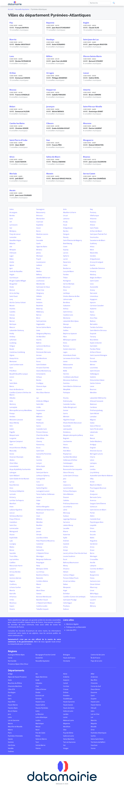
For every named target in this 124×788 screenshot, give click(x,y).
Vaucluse (94, 745)
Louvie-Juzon (41, 262)
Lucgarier (12, 438)
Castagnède (40, 479)
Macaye (66, 324)
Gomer (65, 410)
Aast (64, 482)
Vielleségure (94, 374)
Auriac (11, 454)
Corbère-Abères (42, 581)
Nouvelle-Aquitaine (22, 9)
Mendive (39, 522)
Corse (10, 658)
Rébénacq (40, 312)
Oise (64, 730)
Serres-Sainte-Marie (43, 327)
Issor (11, 444)
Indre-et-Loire (68, 711)
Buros (38, 231)
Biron (38, 318)
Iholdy (11, 333)
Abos (65, 337)
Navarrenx (67, 262)
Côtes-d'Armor (41, 689)
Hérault (93, 708)
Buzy (38, 268)
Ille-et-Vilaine (12, 711)
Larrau (11, 482)
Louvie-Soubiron (69, 556)
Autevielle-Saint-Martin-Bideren (101, 475)
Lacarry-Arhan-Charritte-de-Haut (75, 553)
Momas (12, 318)
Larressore (13, 225)
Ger (10, 228)
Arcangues (13, 212)
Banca (11, 386)
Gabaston (66, 305)
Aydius (11, 575)
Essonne (94, 692)
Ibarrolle (12, 593)
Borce (92, 553)
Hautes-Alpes (13, 708)
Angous (12, 581)
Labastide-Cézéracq (16, 330)
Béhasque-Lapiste (69, 340)
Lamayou (93, 463)
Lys (37, 398)
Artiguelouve (67, 228)
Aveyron (66, 680)
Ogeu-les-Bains (41, 246)
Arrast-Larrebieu (69, 581)
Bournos (93, 389)
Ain (37, 674)
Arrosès (93, 531)
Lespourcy (67, 485)
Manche (94, 720)
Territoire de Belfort (98, 742)
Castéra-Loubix (41, 606)
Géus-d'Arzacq (68, 472)
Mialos (11, 547)
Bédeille (39, 469)
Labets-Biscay (68, 525)
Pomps (12, 413)
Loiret (65, 717)
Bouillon (39, 525)
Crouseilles (94, 559)
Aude (37, 680)
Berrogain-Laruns (96, 454)
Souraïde (39, 240)
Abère (92, 516)
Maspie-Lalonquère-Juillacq (73, 435)
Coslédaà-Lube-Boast (71, 377)
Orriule (38, 534)
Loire (10, 717)
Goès (38, 330)
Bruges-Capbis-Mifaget (17, 281)
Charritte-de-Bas (42, 435)
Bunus (11, 550)
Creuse (65, 689)
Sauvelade (67, 426)
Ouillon (65, 330)
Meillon (39, 271)
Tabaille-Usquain (42, 609)
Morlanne (66, 318)
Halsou (92, 315)
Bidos (11, 259)
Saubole (66, 544)
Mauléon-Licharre (69, 212)
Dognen (93, 448)
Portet (92, 513)
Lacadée (66, 528)
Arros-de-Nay (14, 293)
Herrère (66, 374)
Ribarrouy (93, 587)
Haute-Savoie (68, 705)
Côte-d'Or (11, 689)
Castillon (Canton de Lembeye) (74, 597)
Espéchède (13, 538)
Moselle (93, 727)
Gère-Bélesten (68, 494)
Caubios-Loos (68, 315)
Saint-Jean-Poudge (70, 600)
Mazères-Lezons (42, 234)
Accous (39, 355)
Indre (37, 711)
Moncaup (66, 513)
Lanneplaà (13, 407)
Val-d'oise (11, 745)
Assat (65, 225)
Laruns (65, 253)
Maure (38, 584)
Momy (65, 566)
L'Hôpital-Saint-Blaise (44, 603)
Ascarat (39, 389)
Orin (11, 426)
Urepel (38, 420)
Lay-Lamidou (14, 559)
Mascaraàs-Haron (15, 566)
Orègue (12, 346)
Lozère (38, 720)
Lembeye (66, 293)
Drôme (65, 692)
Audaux (66, 516)
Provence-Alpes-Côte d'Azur (18, 664)
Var (64, 745)
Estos (65, 343)
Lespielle (93, 525)
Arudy (65, 222)
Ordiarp (12, 337)
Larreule (12, 494)
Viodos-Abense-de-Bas (71, 296)
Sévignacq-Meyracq (43, 333)
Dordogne (11, 692)
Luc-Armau (40, 572)
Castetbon (13, 522)
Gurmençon (13, 278)
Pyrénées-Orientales (15, 736)
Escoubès (93, 361)
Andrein (66, 541)
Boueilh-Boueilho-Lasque (18, 374)
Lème (65, 510)
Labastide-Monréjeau (71, 321)
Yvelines (11, 751)
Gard (92, 695)
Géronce (39, 349)
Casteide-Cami (41, 429)
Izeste (65, 361)
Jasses (38, 531)
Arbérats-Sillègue (42, 401)
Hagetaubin (40, 324)
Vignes (11, 355)
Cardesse (93, 407)
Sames (38, 299)
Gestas (38, 593)
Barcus (38, 315)
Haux (38, 587)
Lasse (92, 386)
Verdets (12, 416)
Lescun (12, 513)
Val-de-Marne (40, 745)
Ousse (38, 237)
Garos (38, 426)
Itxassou (93, 222)
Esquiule (93, 333)
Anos (11, 488)
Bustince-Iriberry (42, 575)
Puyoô (38, 259)
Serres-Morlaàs (68, 284)
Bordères (66, 302)
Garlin (38, 243)
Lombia (92, 469)
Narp (38, 566)
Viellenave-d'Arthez (70, 460)
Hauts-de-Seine (68, 708)
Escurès (93, 534)
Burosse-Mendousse (43, 597)
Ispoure (93, 302)
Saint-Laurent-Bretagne (98, 355)
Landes (65, 714)
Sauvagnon (40, 209)
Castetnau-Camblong (17, 352)
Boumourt (40, 513)
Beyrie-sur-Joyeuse (70, 333)
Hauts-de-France (69, 658)
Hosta (92, 578)
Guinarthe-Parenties (43, 454)
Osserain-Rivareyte (16, 457)
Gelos (11, 209)
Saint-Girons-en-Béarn (98, 510)
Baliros (38, 343)
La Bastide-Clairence (97, 268)
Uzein (65, 246)
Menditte (93, 392)
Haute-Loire (95, 702)
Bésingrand (13, 531)
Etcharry (12, 497)
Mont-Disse (40, 590)
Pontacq (93, 212)
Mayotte (94, 723)
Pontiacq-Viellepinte (16, 491)
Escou (38, 361)
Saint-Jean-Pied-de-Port (98, 234)
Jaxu (64, 479)
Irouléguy (39, 383)
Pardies (66, 274)
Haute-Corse (40, 702)
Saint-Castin (94, 281)
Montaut (39, 256)
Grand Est (39, 658)
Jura (9, 714)
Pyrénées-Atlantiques (98, 733)
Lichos (65, 547)
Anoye (65, 550)
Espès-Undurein (96, 343)
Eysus (92, 312)
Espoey (65, 250)
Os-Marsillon (41, 337)
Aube (10, 680)
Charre (92, 457)
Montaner (13, 361)
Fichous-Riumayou (70, 491)
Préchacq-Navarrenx (70, 503)
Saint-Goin (40, 451)
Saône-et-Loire (68, 736)
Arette (11, 262)
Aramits (12, 309)
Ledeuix (39, 265)
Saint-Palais (94, 228)
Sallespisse (67, 327)
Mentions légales (72, 624)
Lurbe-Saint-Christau (70, 475)
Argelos (39, 413)
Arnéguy (93, 444)
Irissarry (93, 271)
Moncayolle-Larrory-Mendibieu (20, 410)
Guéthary (93, 243)
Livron (11, 377)
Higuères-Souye (69, 420)
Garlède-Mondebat (70, 457)
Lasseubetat (13, 466)
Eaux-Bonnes (14, 485)
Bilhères (39, 519)
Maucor (12, 327)
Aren (91, 435)
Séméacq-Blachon (16, 516)
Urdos (11, 600)
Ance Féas (93, 318)
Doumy (65, 398)
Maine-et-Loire (68, 720)
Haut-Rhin (11, 702)
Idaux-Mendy (14, 423)
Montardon (40, 219)
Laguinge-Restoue (69, 519)
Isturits (38, 340)
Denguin (66, 234)
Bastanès (39, 578)
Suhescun (93, 507)
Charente (94, 683)
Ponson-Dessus (42, 432)
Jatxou (38, 253)
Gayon (11, 606)
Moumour (67, 287)
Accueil (10, 9)
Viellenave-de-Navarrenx (45, 510)
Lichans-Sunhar (15, 587)
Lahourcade (67, 299)
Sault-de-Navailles (15, 271)
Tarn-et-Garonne (69, 742)
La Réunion (40, 714)
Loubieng (12, 343)
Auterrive (66, 534)
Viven (11, 507)
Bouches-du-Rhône (15, 683)
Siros (65, 290)
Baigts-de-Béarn (96, 278)
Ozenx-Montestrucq (43, 371)
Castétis (12, 312)
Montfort (12, 503)
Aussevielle (94, 287)
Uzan (38, 516)
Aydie (65, 538)
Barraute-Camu (95, 497)
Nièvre (10, 730)
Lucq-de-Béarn (68, 271)
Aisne (65, 674)
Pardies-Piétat (95, 349)
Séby (91, 479)
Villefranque (94, 215)
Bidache (12, 243)
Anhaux (39, 377)
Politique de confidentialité (76, 627)
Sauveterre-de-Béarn (97, 240)
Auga (38, 503)
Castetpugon (68, 463)
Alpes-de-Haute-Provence (17, 677)
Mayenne (66, 723)
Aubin (11, 429)
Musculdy (12, 451)
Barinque (12, 324)
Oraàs (92, 491)
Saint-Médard (14, 475)
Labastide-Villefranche (98, 398)
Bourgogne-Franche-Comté (45, 655)
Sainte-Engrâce (41, 488)
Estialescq (66, 432)
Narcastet (93, 293)
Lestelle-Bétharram (43, 278)
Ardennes (94, 677)
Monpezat (67, 587)
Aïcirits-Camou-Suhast (17, 302)
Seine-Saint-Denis (97, 739)
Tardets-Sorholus (96, 327)
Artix (65, 209)
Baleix (92, 538)
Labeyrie (93, 566)
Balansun (93, 404)
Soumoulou (94, 237)
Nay (91, 209)
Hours (65, 444)
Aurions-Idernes (15, 578)
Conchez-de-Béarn (96, 569)
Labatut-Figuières (15, 510)
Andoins (39, 302)
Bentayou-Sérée (42, 569)
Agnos (11, 265)
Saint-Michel (94, 413)
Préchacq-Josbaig (96, 410)
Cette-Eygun (67, 603)
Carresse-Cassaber (97, 305)
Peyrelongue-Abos (96, 522)
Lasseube (12, 237)
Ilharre (65, 531)
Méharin (39, 416)
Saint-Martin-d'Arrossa (98, 330)
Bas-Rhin (94, 680)
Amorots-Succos (96, 451)
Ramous (66, 346)
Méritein (66, 416)
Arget (65, 590)
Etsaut (92, 603)
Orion (92, 528)
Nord (37, 730)
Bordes (12, 215)
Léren (92, 460)
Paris (10, 733)
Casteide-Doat (95, 519)
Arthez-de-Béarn (96, 231)
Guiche (92, 265)
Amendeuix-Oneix (69, 355)
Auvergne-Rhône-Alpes (16, 655)
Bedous (93, 321)
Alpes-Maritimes (41, 677)
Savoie (10, 739)
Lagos (65, 352)
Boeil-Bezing (67, 243)
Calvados (39, 683)
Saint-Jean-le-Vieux (43, 287)
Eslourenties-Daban (97, 380)
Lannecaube (13, 528)
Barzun (12, 321)
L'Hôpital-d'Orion (42, 553)
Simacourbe (67, 368)
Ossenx (12, 609)
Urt (10, 222)
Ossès (11, 287)
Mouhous (12, 603)
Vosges (65, 748)
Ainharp (39, 547)
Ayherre (66, 256)
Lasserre (12, 569)
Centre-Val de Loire (98, 655)
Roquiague (40, 562)
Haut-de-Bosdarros (16, 389)
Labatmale (94, 432)
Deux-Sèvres (95, 689)
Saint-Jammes (41, 321)
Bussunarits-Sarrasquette (72, 469)
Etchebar (66, 593)
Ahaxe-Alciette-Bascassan (72, 423)
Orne (92, 730)
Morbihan (66, 727)
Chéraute (12, 253)
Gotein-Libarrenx (69, 349)
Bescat (92, 438)
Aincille (92, 562)
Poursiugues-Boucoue (98, 488)
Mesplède (66, 389)
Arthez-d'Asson (95, 352)
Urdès (38, 407)
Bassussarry (40, 212)
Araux (92, 550)
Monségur (40, 556)
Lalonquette (67, 429)
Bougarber (13, 284)
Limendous (94, 296)
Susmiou (66, 383)
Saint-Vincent (95, 371)
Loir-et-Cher (95, 714)
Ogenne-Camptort (16, 441)
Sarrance (66, 522)
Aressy (92, 290)
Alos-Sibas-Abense (43, 392)
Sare (11, 219)
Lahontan (12, 340)
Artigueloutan (95, 259)
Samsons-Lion (95, 581)
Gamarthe (40, 550)
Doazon (66, 497)
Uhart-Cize (40, 290)
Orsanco (66, 569)
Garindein (93, 346)
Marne (10, 723)
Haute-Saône (40, 705)
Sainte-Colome (95, 383)
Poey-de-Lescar (15, 234)
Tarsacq (93, 337)
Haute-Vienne (96, 705)
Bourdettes (94, 340)
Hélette (39, 296)
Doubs (38, 692)
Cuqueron (40, 485)
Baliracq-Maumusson (71, 562)
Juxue (92, 466)
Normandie (12, 661)
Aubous (66, 609)
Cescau (12, 315)
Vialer (38, 500)
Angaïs (11, 274)
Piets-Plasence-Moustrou (45, 541)
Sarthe (93, 736)
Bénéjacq (12, 231)
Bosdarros (67, 268)
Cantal (65, 683)
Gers (9, 699)
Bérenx (92, 364)
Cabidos (66, 500)
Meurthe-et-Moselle (15, 727)
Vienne (38, 748)
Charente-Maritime (15, 686)
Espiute (92, 572)
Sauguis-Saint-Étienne (98, 503)
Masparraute (14, 435)
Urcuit (65, 215)
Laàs (11, 541)
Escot (65, 559)
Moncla (12, 590)
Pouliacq (66, 606)
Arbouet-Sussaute (96, 401)
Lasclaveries (67, 441)
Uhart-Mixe (13, 463)
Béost (38, 457)
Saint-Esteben (41, 364)
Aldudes (12, 398)
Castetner (39, 544)
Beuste (12, 305)
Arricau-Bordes (15, 572)
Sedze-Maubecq (96, 441)
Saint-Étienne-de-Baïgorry (72, 240)
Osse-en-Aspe (41, 386)
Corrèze (66, 686)
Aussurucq (40, 444)
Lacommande (68, 488)
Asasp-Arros (13, 358)
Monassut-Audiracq (70, 380)
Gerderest (93, 544)
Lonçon (39, 463)
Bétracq (93, 606)
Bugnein (66, 438)
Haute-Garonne (69, 702)
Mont (92, 250)
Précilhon (12, 371)
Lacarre (39, 497)
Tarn (37, 742)
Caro (38, 482)
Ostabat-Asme (68, 466)
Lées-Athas (40, 438)
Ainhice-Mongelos (42, 507)
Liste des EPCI (71, 630)
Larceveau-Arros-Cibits (71, 358)
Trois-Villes (13, 556)
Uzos (92, 284)
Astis (11, 401)
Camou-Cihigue (68, 575)
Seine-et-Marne (41, 739)
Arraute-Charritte (42, 368)
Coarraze (39, 222)
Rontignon (67, 281)
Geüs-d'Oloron (95, 426)
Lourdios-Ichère (42, 538)
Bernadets (94, 324)
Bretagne (66, 655)
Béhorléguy (94, 593)
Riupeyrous (67, 454)
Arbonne (93, 219)
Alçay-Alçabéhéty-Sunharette (20, 469)
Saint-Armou (67, 312)
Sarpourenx (40, 410)
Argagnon (93, 299)
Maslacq (93, 274)
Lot (92, 717)
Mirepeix (12, 250)
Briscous (39, 215)
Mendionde (40, 284)
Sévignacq (40, 293)
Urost (92, 590)
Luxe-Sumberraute (16, 364)
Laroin (65, 259)
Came (65, 265)
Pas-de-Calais (40, 733)
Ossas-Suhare (95, 584)
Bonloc (38, 380)
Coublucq (12, 584)
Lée (10, 246)
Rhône (38, 736)
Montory (12, 404)
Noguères (93, 541)
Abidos (12, 460)
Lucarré (93, 600)
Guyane (93, 699)
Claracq (39, 441)
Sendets (93, 256)
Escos (38, 448)
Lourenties (94, 368)
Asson (38, 228)
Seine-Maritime (68, 739)
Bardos (65, 231)
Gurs (11, 368)
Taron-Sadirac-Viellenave (45, 494)
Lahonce (66, 219)
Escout (92, 358)
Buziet (11, 349)
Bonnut (12, 290)
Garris (65, 413)
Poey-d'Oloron (14, 519)
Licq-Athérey (94, 472)
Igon (11, 268)
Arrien (92, 482)
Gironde (39, 699)
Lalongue (12, 472)
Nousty (65, 237)
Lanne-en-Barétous (43, 346)
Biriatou (39, 250)
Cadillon (12, 562)
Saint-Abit (39, 404)
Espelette (39, 225)
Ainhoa (65, 309)
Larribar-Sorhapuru (16, 500)
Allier (92, 674)
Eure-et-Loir (40, 695)
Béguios (93, 420)
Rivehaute (40, 423)
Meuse (38, 727)
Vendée (10, 748)
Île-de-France (95, 658)
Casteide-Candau (69, 404)
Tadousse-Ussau (96, 597)
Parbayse (66, 392)
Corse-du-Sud (96, 686)
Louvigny (12, 544)
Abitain (65, 572)
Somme (11, 742)
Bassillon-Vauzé (42, 600)
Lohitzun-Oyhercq (42, 475)
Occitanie (66, 661)
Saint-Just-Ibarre (42, 472)
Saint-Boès (13, 383)
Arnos (92, 547)
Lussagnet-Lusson (43, 491)
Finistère (66, 695)
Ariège (10, 674)
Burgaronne (94, 575)
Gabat (92, 423)
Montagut (93, 556)
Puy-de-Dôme (68, 733)
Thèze (65, 278)
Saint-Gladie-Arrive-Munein (19, 479)
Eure (9, 695)
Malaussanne (68, 364)
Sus (10, 380)
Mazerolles (94, 253)
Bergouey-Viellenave (43, 559)
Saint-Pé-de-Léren (96, 429)
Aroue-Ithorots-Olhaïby (17, 448)
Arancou (93, 500)
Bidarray (39, 309)
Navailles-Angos (15, 240)
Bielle (65, 371)
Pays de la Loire (96, 661)
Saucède (12, 553)
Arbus (92, 246)
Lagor (11, 256)
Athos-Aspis (40, 466)
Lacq (11, 299)
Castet (38, 528)
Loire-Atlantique (41, 717)
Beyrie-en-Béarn (96, 485)
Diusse (11, 534)
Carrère (39, 460)
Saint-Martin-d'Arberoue (72, 386)
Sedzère (93, 377)
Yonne (93, 748)
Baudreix (39, 305)
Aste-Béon (67, 451)
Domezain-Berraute (43, 352)
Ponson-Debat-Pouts (70, 578)
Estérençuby (67, 401)
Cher (37, 686)
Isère (92, 711)
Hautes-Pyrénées (42, 708)
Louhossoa (40, 281)
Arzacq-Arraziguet (96, 262)
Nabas (65, 584)
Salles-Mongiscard (69, 407)
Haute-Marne (13, 705)
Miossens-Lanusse (16, 420)
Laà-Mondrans (41, 358)
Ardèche (66, 677)
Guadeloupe (67, 699)
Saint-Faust (13, 296)
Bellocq (39, 274)
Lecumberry (67, 507)
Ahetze (92, 225)
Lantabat (93, 416)
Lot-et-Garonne (13, 720)
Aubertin (93, 309)
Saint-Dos (13, 525)
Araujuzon (94, 494)
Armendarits (41, 374)
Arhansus (12, 597)
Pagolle (12, 432)
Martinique (40, 723)
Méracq (66, 448)
